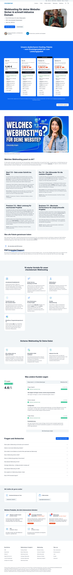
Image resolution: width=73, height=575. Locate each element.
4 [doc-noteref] (61, 66)
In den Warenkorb (11, 72)
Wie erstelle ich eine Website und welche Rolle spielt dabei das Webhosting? (20, 451)
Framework (16, 220)
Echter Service (54, 0)
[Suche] (66, 3)
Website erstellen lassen (15, 514)
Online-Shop (50, 163)
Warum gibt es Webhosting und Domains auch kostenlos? (16, 444)
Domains (36, 3)
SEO (11, 528)
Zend (13, 220)
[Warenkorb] (68, 3)
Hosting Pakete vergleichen (62, 104)
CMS (13, 323)
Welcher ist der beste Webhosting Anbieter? (13, 447)
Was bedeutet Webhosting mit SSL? (12, 461)
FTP (24, 186)
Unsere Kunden (20, 26)
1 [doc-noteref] (26, 79)
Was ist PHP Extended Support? (11, 475)
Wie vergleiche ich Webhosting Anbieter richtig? (14, 472)
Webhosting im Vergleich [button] (27, 547)
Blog (46, 0)
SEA (32, 528)
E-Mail (41, 3)
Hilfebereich (59, 0)
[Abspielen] (36, 134)
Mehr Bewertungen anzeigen (47, 430)
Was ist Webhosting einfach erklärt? (12, 454)
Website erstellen (47, 3)
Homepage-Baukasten (36, 514)
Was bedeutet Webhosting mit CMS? (12, 468)
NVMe (35, 304)
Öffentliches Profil (63, 382)
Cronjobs (53, 184)
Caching (32, 305)
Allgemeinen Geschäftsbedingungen (59, 98)
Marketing (61, 3)
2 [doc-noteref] (28, 66)
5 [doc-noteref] (44, 515)
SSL (28, 185)
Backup (35, 238)
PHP (30, 186)
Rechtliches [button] (7, 547)
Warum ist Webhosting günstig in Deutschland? (14, 458)
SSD (37, 304)
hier (63, 253)
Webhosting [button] (40, 547)
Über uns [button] (55, 547)
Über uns (49, 0)
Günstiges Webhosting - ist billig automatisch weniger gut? (16, 465)
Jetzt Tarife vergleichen (9, 26)
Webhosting (55, 3)
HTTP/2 (41, 305)
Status (63, 0)
